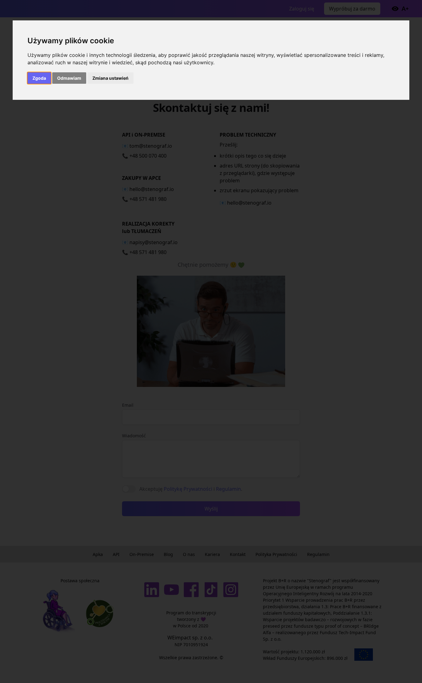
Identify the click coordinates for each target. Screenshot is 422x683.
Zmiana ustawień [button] (110, 78)
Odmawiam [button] (69, 78)
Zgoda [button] (39, 78)
